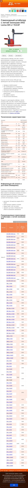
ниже (17, 111)
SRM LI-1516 (9, 335)
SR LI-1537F (9, 393)
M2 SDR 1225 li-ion (11, 255)
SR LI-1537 (9, 391)
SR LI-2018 (9, 424)
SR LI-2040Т (9, 440)
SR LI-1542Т (9, 404)
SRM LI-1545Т (10, 355)
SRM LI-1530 (10, 344)
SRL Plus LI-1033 (10, 316)
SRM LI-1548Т (10, 358)
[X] (23, 11)
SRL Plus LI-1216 (10, 322)
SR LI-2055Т (9, 454)
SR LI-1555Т (9, 418)
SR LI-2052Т (9, 451)
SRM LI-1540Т (10, 352)
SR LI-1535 (9, 382)
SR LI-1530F (9, 374)
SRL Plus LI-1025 (10, 311)
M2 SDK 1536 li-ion (11, 233)
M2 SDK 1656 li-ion (11, 239)
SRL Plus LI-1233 (10, 330)
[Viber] (20, 11)
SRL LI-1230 (9, 302)
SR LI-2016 (9, 421)
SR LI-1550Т (9, 413)
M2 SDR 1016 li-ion (11, 247)
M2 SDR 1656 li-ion (11, 275)
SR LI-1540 (9, 396)
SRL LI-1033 (9, 291)
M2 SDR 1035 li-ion (11, 253)
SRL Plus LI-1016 (10, 308)
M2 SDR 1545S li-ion (11, 267)
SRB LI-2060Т (10, 457)
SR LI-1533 (9, 377)
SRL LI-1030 (9, 289)
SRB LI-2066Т (10, 462)
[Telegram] (10, 11)
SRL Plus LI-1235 (10, 333)
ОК (14, 485)
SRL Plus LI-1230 (10, 327)
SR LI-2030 (9, 429)
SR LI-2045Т (9, 446)
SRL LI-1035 (9, 294)
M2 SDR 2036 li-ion (11, 278)
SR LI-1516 (9, 360)
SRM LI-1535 (10, 349)
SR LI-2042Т (9, 443)
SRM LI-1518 (9, 338)
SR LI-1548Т (9, 410)
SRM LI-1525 (10, 341)
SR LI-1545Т (9, 407)
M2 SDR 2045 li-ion (11, 280)
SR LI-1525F (9, 369)
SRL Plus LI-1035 (10, 319)
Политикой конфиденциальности (16, 481)
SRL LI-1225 (9, 300)
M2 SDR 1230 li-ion (11, 258)
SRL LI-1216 (9, 297)
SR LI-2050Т (9, 449)
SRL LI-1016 (9, 283)
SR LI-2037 (9, 435)
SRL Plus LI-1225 (10, 324)
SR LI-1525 (9, 366)
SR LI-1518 (9, 363)
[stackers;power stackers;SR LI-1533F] (20, 51)
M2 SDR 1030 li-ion (11, 250)
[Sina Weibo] (17, 11)
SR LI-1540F (9, 399)
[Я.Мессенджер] (15, 11)
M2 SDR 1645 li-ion (11, 272)
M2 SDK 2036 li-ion (11, 242)
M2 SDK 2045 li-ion (11, 244)
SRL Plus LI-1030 (10, 313)
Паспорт (11, 55)
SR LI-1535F (9, 385)
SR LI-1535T (9, 388)
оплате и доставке (15, 113)
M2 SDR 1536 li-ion (11, 264)
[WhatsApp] (12, 11)
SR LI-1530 (9, 371)
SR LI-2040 (9, 438)
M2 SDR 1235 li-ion (11, 261)
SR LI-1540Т (9, 402)
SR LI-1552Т (9, 415)
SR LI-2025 (9, 427)
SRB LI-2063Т (10, 460)
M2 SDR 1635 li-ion (11, 269)
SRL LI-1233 (9, 305)
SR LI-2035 (9, 432)
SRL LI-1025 (9, 286)
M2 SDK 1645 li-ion (11, 236)
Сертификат (18, 55)
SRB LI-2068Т (10, 465)
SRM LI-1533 (10, 347)
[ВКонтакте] (25, 11)
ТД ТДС (17, 4)
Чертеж (4, 55)
